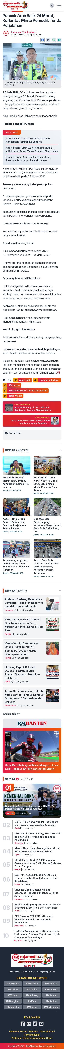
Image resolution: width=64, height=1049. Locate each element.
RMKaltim (51, 1001)
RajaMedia (13, 983)
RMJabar (13, 989)
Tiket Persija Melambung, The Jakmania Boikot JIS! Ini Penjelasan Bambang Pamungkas (37, 836)
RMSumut (12, 995)
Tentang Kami (32, 1034)
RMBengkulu (13, 1001)
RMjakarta (51, 983)
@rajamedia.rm (11, 713)
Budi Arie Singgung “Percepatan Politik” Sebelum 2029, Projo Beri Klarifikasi (38, 906)
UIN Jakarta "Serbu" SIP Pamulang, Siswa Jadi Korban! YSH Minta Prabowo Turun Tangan (37, 863)
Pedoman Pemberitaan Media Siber (32, 1038)
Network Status (18, 1031)
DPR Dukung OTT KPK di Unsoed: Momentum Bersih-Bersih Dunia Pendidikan (34, 919)
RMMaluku (13, 1007)
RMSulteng (32, 995)
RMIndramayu (51, 1007)
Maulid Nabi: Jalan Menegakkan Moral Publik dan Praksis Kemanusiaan (37, 850)
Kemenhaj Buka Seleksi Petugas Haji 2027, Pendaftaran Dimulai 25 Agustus (30, 807)
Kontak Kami (47, 1031)
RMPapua (31, 1007)
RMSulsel (51, 995)
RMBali (32, 1001)
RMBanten (32, 983)
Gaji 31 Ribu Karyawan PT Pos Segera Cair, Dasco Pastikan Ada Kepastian (36, 823)
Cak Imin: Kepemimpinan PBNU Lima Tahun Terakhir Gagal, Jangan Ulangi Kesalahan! (36, 878)
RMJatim (32, 989)
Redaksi (33, 1031)
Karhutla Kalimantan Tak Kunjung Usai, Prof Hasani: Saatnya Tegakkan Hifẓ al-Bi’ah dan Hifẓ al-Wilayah (37, 934)
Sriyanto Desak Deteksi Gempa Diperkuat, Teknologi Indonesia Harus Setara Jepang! (36, 892)
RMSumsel (51, 989)
